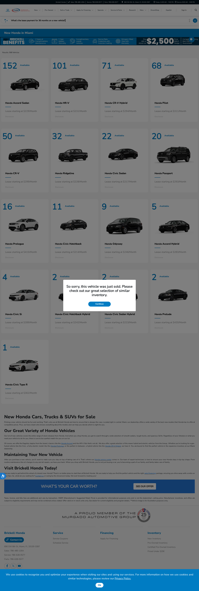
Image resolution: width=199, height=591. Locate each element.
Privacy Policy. (123, 578)
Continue (99, 304)
